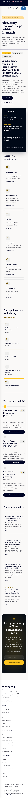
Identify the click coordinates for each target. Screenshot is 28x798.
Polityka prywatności (7, 773)
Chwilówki (4, 717)
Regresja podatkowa (7, 737)
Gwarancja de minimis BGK (8, 740)
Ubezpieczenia (5, 712)
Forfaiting (4, 748)
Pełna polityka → (7, 794)
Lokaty (3, 723)
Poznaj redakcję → (7, 701)
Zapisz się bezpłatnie (14, 662)
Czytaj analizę (7, 98)
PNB (3, 734)
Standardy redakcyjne (7, 765)
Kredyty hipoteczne (6, 720)
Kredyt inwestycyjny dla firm (9, 743)
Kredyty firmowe (6, 715)
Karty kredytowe (6, 726)
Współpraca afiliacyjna (7, 768)
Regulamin (4, 776)
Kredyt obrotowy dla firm (8, 745)
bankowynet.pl (13, 8)
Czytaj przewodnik (14, 431)
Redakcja (4, 762)
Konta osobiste (5, 709)
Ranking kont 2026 (8, 102)
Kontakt (3, 771)
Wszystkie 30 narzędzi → (10, 317)
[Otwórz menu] (3, 8)
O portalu (4, 759)
